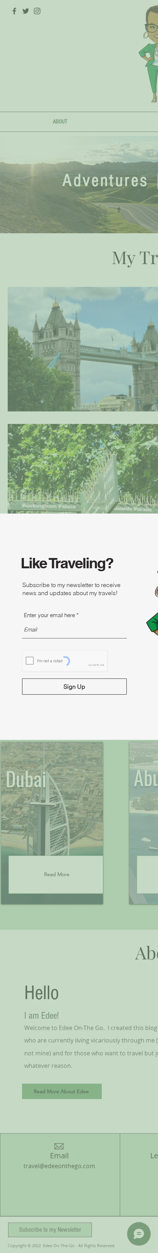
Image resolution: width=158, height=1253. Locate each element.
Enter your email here (49, 615)
